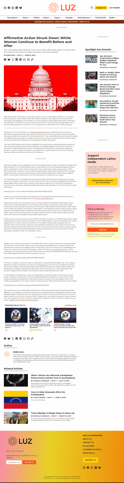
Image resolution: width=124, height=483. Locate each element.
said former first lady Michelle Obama (23, 300)
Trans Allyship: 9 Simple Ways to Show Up (52, 413)
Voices (25, 18)
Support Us (101, 8)
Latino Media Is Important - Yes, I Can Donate (103, 181)
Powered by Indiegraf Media (71, 476)
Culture (46, 18)
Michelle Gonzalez (41, 381)
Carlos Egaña (39, 397)
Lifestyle (69, 18)
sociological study (60, 249)
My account (88, 446)
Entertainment (84, 18)
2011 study (42, 265)
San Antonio (12, 18)
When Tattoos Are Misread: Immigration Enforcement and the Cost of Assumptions (53, 376)
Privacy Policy (48, 478)
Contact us (104, 234)
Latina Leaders (61, 22)
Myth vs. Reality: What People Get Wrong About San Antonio (110, 74)
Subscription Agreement (62, 478)
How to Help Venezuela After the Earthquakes (48, 393)
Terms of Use (76, 478)
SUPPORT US (90, 460)
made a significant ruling (39, 132)
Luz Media (58, 476)
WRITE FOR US (89, 453)
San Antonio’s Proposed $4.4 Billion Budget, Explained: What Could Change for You (109, 60)
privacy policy (94, 236)
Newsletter (73, 22)
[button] (16, 320)
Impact (57, 18)
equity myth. (62, 169)
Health (112, 18)
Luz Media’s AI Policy (92, 449)
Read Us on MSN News (92, 435)
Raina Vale (10, 55)
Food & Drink (100, 18)
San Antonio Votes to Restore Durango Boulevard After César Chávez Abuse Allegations (110, 89)
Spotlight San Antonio (44, 22)
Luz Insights (114, 8)
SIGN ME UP (29, 462)
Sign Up (102, 230)
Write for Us (84, 22)
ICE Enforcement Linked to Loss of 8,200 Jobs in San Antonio (107, 118)
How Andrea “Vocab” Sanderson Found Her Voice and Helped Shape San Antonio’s (109, 104)
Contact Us (88, 442)
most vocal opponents (44, 198)
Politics (37, 18)
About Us (87, 439)
